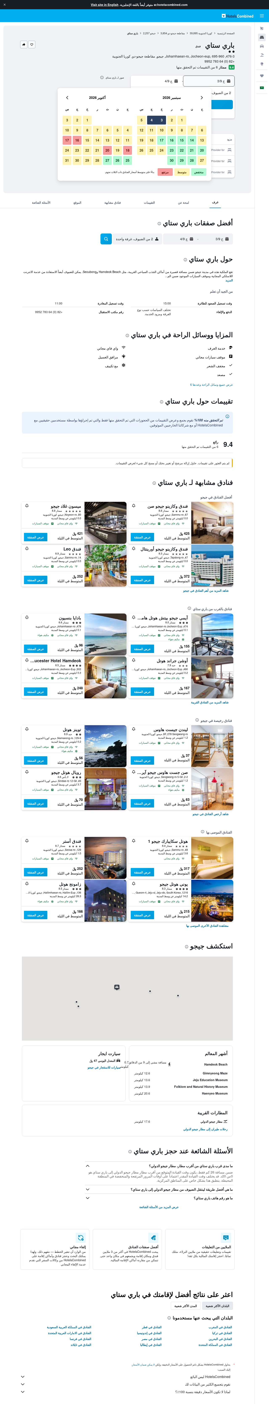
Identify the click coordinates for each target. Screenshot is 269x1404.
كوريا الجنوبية (205, 33)
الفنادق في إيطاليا (151, 1344)
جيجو (153, 33)
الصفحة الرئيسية (226, 33)
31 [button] (67, 160)
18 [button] (151, 140)
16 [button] (172, 140)
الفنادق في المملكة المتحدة (215, 1344)
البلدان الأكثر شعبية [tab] (217, 1306)
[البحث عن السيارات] (261, 46)
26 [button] (141, 150)
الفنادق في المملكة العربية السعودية (69, 1327)
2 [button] (172, 120)
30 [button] (172, 160)
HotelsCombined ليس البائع (210, 1376)
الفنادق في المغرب (220, 1327)
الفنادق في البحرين (220, 1339)
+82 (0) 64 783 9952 (219, 61)
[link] (206, 590)
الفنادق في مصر (152, 1339)
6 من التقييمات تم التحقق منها (197, 67)
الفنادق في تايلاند (81, 1344)
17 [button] (162, 140)
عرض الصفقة (142, 537)
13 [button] (202, 140)
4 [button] (152, 120)
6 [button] (202, 130)
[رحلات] (261, 76)
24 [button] (162, 150)
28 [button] (192, 160)
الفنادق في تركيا (222, 1333)
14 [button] (192, 140)
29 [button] (182, 160)
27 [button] (202, 160)
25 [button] (151, 150)
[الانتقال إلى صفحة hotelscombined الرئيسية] (237, 16)
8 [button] (182, 130)
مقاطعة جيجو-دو (176, 33)
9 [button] (172, 130)
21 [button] (192, 150)
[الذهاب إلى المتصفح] (261, 64)
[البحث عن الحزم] (261, 55)
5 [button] (141, 120)
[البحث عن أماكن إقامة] (261, 37)
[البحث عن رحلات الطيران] (261, 28)
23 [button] (172, 150)
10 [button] (162, 130)
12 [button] (141, 130)
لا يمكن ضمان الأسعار (143, 1364)
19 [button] (141, 140)
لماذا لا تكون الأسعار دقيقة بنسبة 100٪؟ (202, 1391)
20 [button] (202, 150)
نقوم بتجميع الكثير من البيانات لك (207, 1384)
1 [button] (182, 120)
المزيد (229, 280)
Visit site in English (105, 5)
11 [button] (151, 130)
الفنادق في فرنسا (80, 1339)
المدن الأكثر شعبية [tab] (185, 1306)
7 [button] (192, 130)
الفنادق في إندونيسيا (149, 1333)
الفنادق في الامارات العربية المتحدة (69, 1333)
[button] (4, 4)
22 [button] (182, 150)
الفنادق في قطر (152, 1327)
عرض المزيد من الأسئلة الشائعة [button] (159, 1207)
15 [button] (182, 140)
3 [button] (162, 120)
